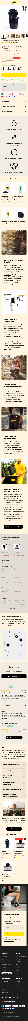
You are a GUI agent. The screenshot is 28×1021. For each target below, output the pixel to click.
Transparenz (4, 992)
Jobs (2, 987)
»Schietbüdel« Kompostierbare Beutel (18, 198)
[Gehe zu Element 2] (8, 36)
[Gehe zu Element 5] (23, 36)
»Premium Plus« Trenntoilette (18, 553)
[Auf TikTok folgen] (14, 997)
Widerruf (3, 970)
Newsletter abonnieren (14, 934)
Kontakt (17, 967)
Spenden (18, 984)
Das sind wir (4, 981)
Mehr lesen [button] (4, 700)
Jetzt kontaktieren (14, 829)
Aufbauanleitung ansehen (13, 527)
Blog (2, 989)
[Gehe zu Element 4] (18, 36)
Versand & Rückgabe (6, 964)
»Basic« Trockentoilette (10, 723)
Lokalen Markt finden (21, 956)
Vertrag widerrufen (6, 973)
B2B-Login (18, 959)
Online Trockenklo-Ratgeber (17, 750)
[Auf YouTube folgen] (10, 997)
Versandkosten (9, 60)
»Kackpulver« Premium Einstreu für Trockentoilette (7, 198)
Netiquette (4, 962)
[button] (5, 42)
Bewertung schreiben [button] (14, 676)
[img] (5, 690)
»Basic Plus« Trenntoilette (5, 553)
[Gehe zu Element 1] (3, 36)
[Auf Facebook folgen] (2, 997)
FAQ (17, 964)
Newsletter (18, 962)
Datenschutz (4, 967)
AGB (17, 939)
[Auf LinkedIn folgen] (18, 997)
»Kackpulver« (7, 275)
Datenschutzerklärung (9, 941)
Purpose (3, 984)
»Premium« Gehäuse (9, 401)
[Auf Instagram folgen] (6, 997)
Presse (17, 970)
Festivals (18, 981)
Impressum (4, 956)
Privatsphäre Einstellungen (7, 1012)
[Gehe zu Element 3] (13, 36)
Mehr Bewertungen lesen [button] (14, 738)
